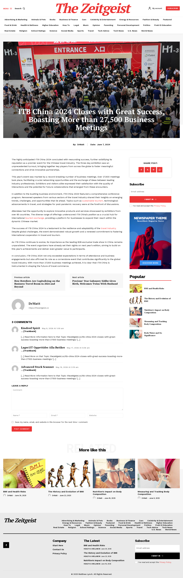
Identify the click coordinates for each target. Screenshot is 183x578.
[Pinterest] (153, 169)
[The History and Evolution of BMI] (136, 299)
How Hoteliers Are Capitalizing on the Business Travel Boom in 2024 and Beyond (37, 283)
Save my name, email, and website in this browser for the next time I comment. (51, 422)
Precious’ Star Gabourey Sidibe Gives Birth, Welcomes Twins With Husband (95, 282)
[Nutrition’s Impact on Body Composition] (136, 311)
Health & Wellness (92, 549)
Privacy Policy (159, 206)
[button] (20, 8)
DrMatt (80, 144)
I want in (148, 199)
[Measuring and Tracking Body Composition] (136, 322)
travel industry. (108, 228)
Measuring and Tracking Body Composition (155, 322)
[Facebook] (141, 169)
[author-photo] (5, 495)
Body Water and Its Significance (153, 334)
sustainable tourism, (93, 200)
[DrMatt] (18, 305)
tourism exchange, (35, 218)
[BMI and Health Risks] (136, 288)
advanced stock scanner (37, 367)
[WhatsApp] (159, 169)
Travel (91, 103)
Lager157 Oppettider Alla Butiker (43, 347)
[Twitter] (147, 169)
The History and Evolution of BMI (66, 491)
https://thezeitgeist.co (39, 308)
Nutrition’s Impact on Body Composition (107, 492)
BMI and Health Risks (154, 288)
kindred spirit (30, 328)
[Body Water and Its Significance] (136, 334)
